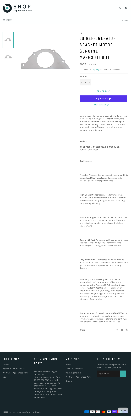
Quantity (83, 76)
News (5, 377)
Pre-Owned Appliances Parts (16, 373)
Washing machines (75, 373)
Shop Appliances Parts (17, 412)
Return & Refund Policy (13, 368)
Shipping (95, 69)
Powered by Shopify (33, 412)
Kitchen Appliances (74, 368)
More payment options (103, 105)
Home (68, 364)
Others (69, 381)
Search (6, 364)
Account (125, 20)
